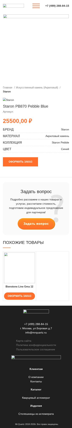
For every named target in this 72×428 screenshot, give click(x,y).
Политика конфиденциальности (36, 345)
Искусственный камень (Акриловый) (37, 87)
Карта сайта (23, 340)
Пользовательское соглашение (35, 349)
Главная (8, 87)
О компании (36, 377)
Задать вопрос (36, 223)
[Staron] (8, 100)
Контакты (36, 381)
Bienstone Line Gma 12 (19, 286)
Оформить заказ (20, 161)
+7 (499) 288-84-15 (57, 5)
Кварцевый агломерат (36, 397)
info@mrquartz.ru (36, 332)
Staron (7, 91)
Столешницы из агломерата (36, 413)
